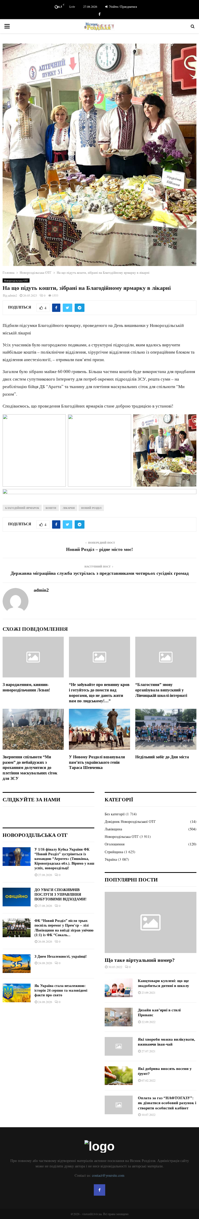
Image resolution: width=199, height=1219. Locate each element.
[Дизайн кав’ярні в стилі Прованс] (119, 1017)
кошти (51, 508)
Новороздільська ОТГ (16, 280)
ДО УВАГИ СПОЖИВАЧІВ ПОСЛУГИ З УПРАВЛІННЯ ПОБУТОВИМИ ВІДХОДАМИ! (60, 894)
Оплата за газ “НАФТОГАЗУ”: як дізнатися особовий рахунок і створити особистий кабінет (167, 1103)
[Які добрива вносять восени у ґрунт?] (119, 1075)
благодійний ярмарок (22, 508)
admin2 (12, 295)
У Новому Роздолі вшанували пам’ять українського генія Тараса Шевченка (97, 762)
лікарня (69, 508)
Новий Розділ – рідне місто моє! (99, 549)
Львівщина (113, 828)
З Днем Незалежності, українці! (60, 956)
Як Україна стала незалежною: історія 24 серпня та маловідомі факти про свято (60, 990)
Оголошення (114, 844)
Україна (111, 859)
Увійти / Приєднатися (122, 6)
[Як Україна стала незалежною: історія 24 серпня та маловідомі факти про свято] (17, 993)
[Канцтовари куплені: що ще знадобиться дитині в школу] (119, 987)
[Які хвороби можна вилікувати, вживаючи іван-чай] (119, 1046)
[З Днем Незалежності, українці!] (17, 963)
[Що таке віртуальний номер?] (150, 922)
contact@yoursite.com (108, 1175)
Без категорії (115, 813)
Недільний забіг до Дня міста (162, 757)
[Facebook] (99, 1190)
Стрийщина (114, 851)
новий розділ (91, 508)
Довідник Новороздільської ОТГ (130, 821)
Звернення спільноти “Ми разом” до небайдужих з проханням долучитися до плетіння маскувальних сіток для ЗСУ (30, 768)
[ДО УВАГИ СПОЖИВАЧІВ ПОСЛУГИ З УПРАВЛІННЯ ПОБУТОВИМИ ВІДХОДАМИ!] (17, 897)
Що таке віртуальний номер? (140, 960)
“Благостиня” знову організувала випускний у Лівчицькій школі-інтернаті (161, 690)
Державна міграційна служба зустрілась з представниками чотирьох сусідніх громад (100, 573)
